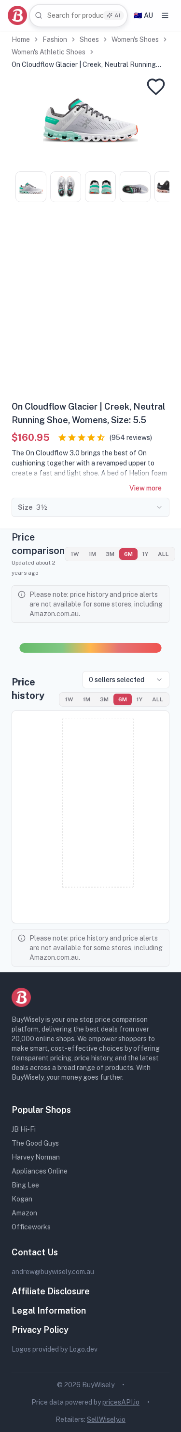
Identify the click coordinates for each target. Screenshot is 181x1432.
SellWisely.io (106, 1419)
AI (117, 15)
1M (92, 554)
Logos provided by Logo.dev (54, 1349)
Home (21, 39)
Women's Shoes (135, 39)
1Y (145, 554)
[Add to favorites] (155, 86)
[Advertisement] (90, 305)
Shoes (89, 39)
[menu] (165, 15)
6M (128, 554)
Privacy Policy (40, 1330)
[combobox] (78, 15)
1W (75, 554)
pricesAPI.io (120, 1402)
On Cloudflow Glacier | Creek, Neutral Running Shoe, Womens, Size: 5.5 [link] (84, 65)
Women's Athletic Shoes (48, 52)
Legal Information (49, 1310)
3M (110, 554)
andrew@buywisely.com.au (53, 1272)
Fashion (54, 39)
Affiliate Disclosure (51, 1291)
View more (145, 488)
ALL (163, 554)
